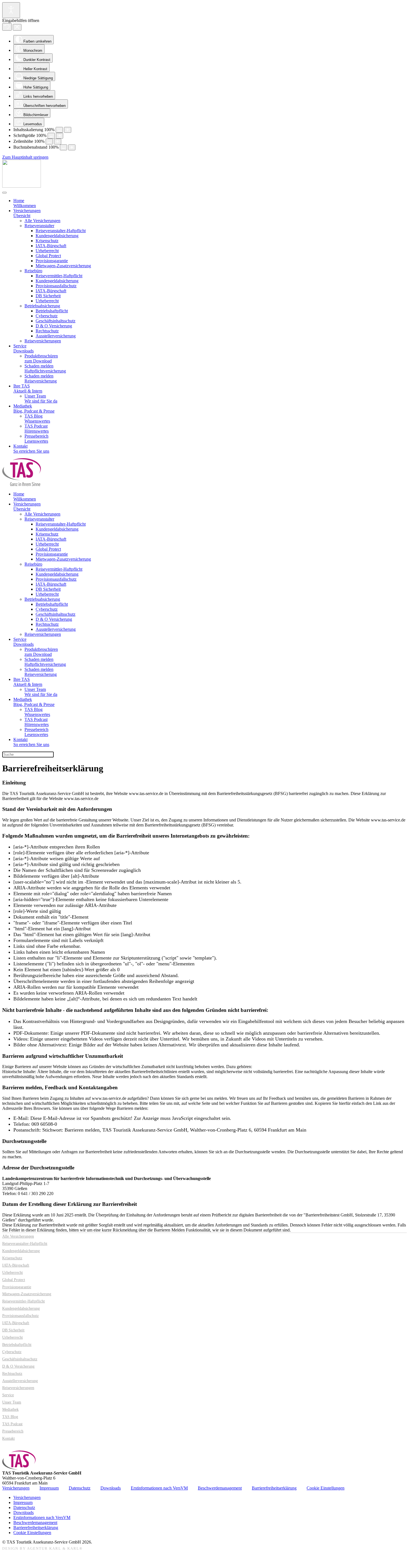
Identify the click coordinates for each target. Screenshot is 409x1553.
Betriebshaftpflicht (52, 310)
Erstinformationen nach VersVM (159, 1488)
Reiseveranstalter (39, 225)
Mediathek (10, 1409)
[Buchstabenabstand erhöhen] (71, 147)
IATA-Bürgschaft (51, 245)
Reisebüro (33, 270)
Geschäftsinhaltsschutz (55, 320)
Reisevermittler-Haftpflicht (59, 275)
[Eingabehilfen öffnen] (11, 10)
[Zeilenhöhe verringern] (49, 141)
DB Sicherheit (48, 295)
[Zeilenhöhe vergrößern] (57, 141)
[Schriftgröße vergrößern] (59, 136)
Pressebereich (12, 1431)
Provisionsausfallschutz (56, 285)
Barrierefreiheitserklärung (274, 1488)
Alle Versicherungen (42, 220)
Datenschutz (79, 1488)
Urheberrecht (47, 250)
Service (8, 1395)
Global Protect (48, 255)
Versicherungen (15, 1488)
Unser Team (11, 1402)
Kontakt (8, 1438)
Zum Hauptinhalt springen (25, 157)
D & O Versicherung (54, 325)
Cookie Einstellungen (325, 1488)
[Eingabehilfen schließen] (17, 27)
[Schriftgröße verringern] (51, 136)
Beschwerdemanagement (220, 1488)
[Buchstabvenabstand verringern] (63, 147)
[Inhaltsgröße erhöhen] (67, 130)
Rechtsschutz (47, 330)
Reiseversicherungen (42, 340)
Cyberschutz (47, 315)
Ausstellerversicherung (56, 335)
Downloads (110, 1488)
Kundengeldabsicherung (57, 235)
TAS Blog (10, 1416)
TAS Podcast (12, 1424)
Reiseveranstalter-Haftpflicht (61, 230)
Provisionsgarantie (52, 260)
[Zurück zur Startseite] (21, 186)
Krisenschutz (47, 240)
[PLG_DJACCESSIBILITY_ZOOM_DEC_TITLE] (59, 130)
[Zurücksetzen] (7, 27)
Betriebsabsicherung (42, 305)
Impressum (49, 1488)
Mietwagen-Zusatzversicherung (63, 265)
